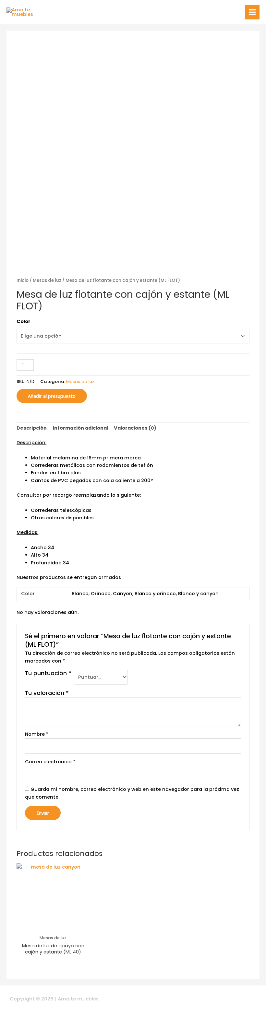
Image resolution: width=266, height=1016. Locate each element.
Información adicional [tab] (80, 428)
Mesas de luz (47, 280)
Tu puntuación (48, 673)
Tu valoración (47, 693)
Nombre (36, 734)
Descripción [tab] (32, 428)
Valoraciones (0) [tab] (135, 428)
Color (23, 321)
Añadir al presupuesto (52, 396)
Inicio (23, 280)
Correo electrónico (50, 761)
